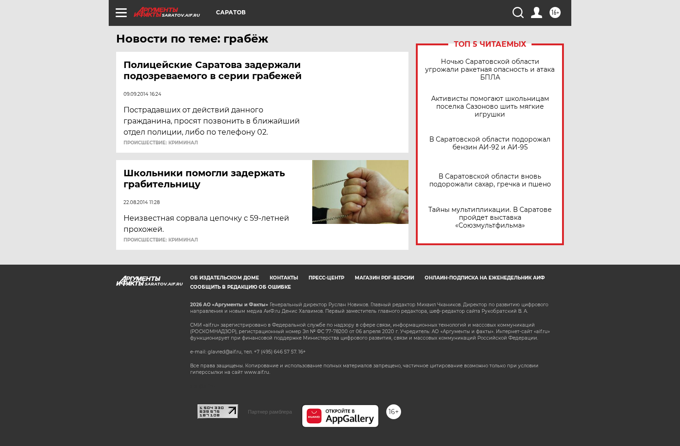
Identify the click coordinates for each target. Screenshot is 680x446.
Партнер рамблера (270, 412)
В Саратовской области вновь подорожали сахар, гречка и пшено (490, 180)
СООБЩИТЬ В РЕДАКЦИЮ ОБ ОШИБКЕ (240, 287)
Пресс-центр (326, 278)
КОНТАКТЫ (284, 278)
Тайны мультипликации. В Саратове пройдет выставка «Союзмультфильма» (490, 217)
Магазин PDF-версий (384, 278)
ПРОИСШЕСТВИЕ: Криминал (161, 143)
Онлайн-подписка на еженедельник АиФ (485, 278)
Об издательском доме (224, 278)
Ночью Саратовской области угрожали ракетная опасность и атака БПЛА (490, 69)
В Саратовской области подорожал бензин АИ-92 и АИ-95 (489, 143)
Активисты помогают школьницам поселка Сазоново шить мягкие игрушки (490, 106)
